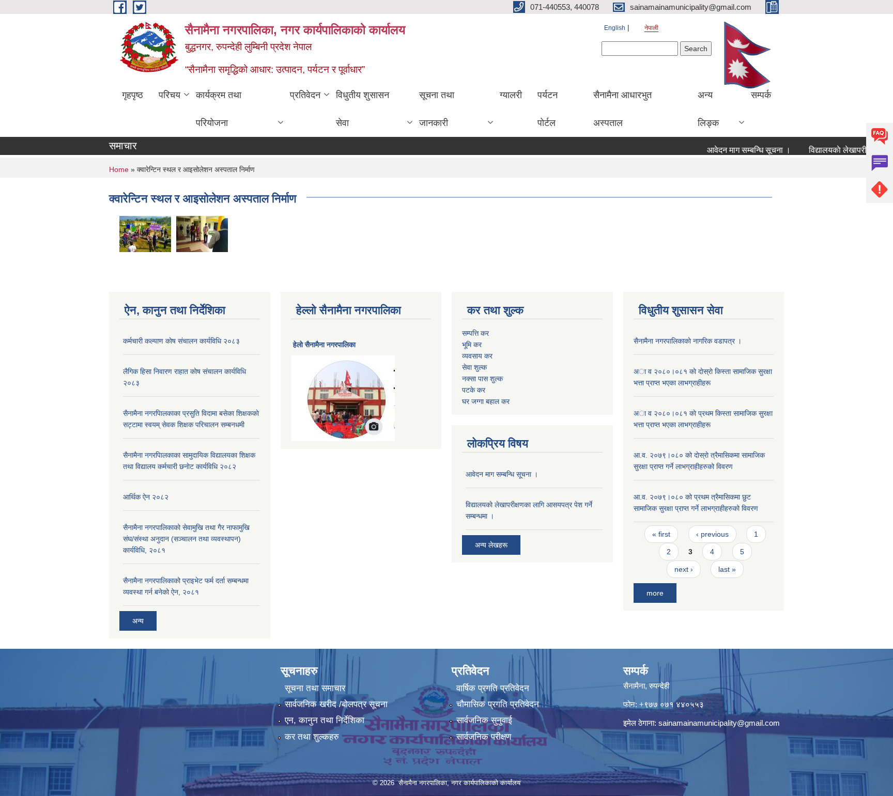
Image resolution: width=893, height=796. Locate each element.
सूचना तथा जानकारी (436, 109)
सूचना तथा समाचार (315, 688)
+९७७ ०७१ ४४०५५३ (671, 704)
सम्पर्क (761, 95)
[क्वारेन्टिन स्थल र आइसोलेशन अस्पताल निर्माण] (145, 233)
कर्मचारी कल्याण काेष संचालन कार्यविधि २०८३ (181, 341)
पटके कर (473, 390)
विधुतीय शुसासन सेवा (362, 109)
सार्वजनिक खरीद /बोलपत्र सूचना (336, 704)
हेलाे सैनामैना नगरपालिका (324, 344)
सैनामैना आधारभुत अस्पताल (622, 109)
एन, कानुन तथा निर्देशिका (324, 720)
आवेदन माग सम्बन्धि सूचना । (735, 150)
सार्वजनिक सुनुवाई (484, 720)
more (655, 593)
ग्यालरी (511, 95)
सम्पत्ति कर (475, 333)
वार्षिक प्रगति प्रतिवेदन (492, 688)
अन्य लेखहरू (491, 545)
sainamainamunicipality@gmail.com (719, 723)
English (614, 28)
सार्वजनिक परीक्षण (483, 737)
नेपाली (651, 28)
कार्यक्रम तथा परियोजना (218, 109)
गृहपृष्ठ (132, 95)
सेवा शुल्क (474, 367)
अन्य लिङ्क (708, 109)
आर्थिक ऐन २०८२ (145, 497)
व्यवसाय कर (477, 356)
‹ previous (712, 534)
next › (683, 569)
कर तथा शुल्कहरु (312, 737)
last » (727, 569)
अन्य (138, 621)
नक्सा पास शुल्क (482, 378)
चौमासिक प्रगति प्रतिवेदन (497, 704)
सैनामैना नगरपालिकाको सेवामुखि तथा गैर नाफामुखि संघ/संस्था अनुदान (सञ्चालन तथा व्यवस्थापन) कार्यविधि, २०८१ (186, 538)
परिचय (169, 95)
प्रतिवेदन (305, 95)
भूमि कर (472, 344)
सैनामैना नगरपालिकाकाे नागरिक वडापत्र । (688, 341)
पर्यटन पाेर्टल (547, 109)
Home (119, 169)
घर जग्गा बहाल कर (486, 401)
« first (661, 534)
